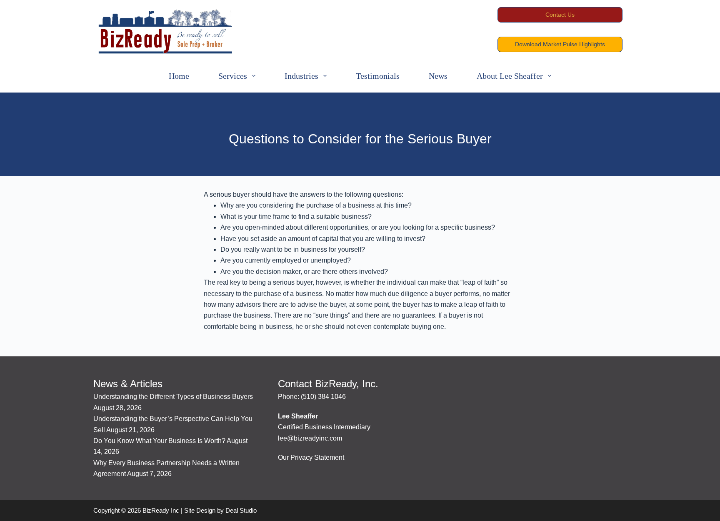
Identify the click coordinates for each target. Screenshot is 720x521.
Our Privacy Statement (311, 457)
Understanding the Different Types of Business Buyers (173, 396)
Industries (301, 75)
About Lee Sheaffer (510, 75)
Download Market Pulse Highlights (560, 44)
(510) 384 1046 (323, 396)
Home (179, 75)
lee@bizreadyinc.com (310, 438)
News (438, 75)
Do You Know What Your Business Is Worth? (159, 440)
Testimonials (378, 75)
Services (232, 75)
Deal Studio (241, 510)
